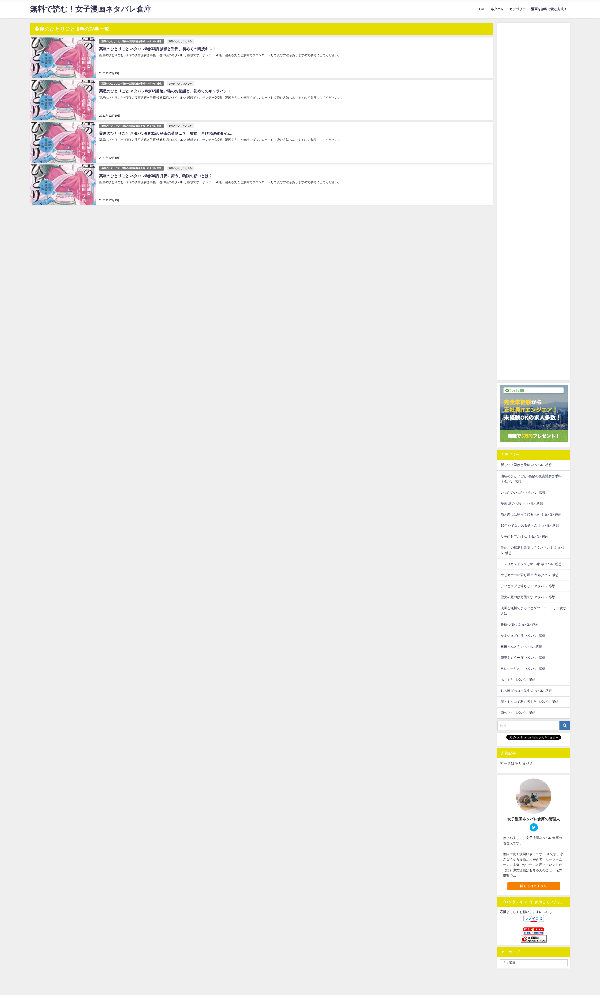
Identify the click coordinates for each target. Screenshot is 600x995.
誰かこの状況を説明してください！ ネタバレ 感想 (532, 550)
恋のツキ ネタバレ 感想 (518, 712)
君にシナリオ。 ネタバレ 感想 (523, 668)
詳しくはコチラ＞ (533, 885)
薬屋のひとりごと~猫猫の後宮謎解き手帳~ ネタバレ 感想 (131, 41)
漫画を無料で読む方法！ (549, 9)
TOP (482, 9)
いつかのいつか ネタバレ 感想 (523, 492)
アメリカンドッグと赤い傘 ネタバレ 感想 (531, 564)
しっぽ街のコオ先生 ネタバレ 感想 (526, 690)
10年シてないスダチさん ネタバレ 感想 (530, 525)
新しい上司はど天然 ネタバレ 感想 (526, 464)
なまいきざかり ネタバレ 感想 (523, 635)
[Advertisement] (534, 199)
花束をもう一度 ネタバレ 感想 (523, 657)
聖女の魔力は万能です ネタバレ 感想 (528, 597)
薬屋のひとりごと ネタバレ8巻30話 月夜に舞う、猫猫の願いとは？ (155, 176)
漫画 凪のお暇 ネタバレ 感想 (522, 503)
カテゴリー (517, 9)
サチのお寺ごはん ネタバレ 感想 (524, 536)
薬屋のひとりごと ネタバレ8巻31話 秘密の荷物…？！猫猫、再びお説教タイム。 (167, 133)
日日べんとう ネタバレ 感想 (521, 646)
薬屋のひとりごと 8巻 (180, 41)
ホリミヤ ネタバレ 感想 (518, 679)
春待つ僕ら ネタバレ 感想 (520, 624)
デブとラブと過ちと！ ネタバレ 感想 (528, 586)
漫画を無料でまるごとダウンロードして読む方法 (533, 610)
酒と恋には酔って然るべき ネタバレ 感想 (531, 514)
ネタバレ (497, 9)
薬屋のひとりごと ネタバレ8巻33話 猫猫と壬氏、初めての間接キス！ (157, 49)
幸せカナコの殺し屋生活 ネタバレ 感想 (529, 575)
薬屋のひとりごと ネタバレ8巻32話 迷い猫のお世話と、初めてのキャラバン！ (165, 91)
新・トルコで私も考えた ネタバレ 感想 (529, 701)
